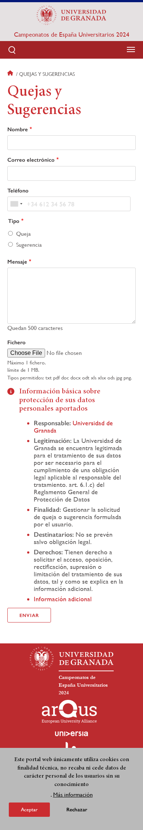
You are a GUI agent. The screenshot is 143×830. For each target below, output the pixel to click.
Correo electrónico (31, 160)
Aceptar (29, 809)
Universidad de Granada (73, 426)
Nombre (17, 129)
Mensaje (17, 261)
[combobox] (16, 204)
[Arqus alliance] (69, 711)
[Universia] (71, 733)
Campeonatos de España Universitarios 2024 (71, 34)
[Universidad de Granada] (71, 15)
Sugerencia (29, 244)
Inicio (11, 74)
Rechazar (76, 810)
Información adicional (63, 599)
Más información (73, 794)
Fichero (16, 342)
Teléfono (18, 190)
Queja (23, 233)
